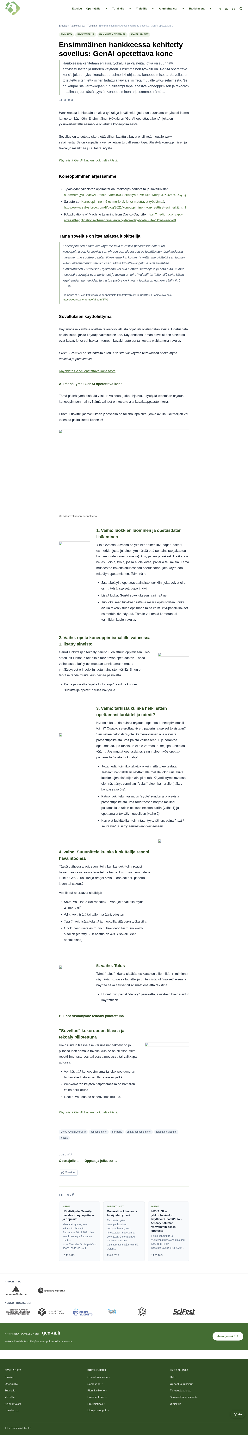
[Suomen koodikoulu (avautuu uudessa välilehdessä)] (118, 1312)
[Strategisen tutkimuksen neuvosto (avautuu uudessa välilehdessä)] (51, 1290)
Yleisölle (141, 8)
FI (220, 8)
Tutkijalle (118, 8)
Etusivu (77, 8)
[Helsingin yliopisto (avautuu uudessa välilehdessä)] (18, 1312)
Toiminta (92, 25)
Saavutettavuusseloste (184, 1397)
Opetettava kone (98, 1377)
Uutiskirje (175, 1403)
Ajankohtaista (168, 8)
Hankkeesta (197, 8)
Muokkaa (70, 1172)
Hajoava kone (97, 1397)
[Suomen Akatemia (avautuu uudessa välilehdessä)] (18, 1290)
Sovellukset (139, 34)
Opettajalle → (69, 1161)
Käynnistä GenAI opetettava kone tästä (87, 371)
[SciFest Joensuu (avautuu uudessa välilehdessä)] (184, 1312)
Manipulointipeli (98, 1410)
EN (226, 8)
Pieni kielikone (97, 1390)
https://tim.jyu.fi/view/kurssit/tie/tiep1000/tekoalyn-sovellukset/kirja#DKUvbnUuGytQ (125, 195)
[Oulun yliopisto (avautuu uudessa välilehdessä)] (84, 1312)
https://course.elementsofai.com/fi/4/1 (85, 299)
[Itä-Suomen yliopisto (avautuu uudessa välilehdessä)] (51, 1312)
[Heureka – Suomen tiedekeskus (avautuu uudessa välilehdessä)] (151, 1312)
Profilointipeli (96, 1403)
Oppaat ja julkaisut (181, 1383)
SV (233, 8)
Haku (173, 1377)
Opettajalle (93, 8)
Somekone (95, 1383)
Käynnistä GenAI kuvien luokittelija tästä (88, 160)
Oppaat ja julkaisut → (101, 1161)
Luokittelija (86, 34)
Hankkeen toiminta (112, 34)
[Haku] (241, 9)
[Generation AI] (12, 8)
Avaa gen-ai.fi (230, 1336)
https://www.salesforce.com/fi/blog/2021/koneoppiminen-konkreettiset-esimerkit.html (125, 207)
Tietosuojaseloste (180, 1390)
